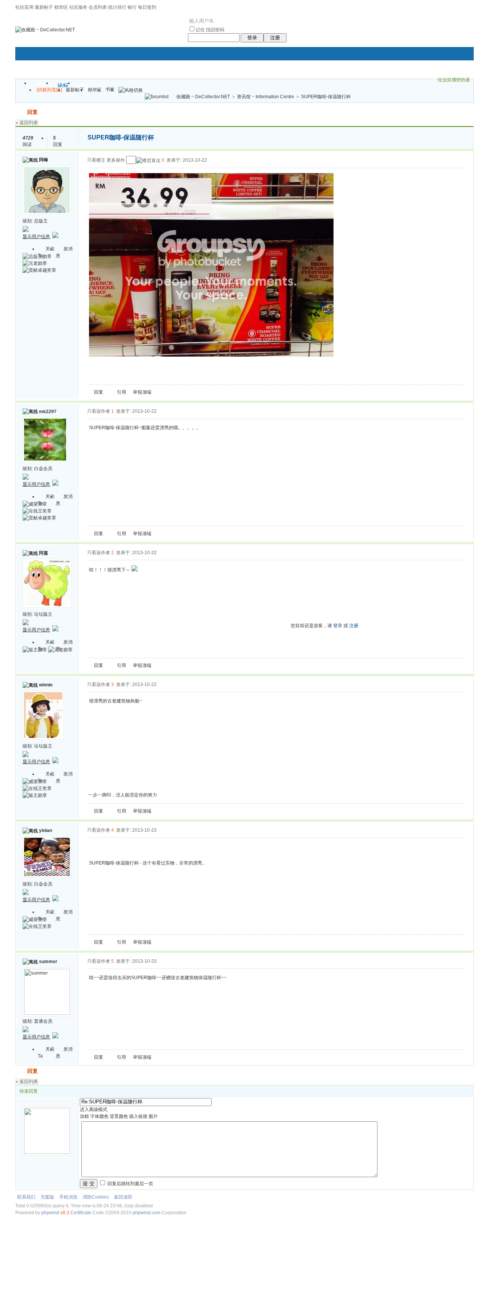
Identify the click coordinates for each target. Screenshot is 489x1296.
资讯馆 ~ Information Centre (265, 96)
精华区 (61, 7)
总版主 (41, 221)
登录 (252, 38)
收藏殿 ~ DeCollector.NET (203, 96)
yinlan (45, 830)
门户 (41, 86)
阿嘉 (43, 553)
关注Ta (46, 252)
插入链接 (138, 1116)
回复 (32, 112)
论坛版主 (43, 614)
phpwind (50, 1212)
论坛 (63, 86)
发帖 (20, 112)
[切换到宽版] (49, 89)
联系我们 (26, 1197)
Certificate (80, 1212)
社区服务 (78, 7)
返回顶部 (123, 1197)
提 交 (88, 1183)
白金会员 (43, 468)
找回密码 (215, 29)
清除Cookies (96, 1197)
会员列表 (98, 7)
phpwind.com (146, 1212)
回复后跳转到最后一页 (129, 1183)
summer (48, 961)
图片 (153, 1116)
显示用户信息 (36, 236)
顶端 (146, 392)
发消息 (64, 252)
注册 (275, 38)
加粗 (84, 1116)
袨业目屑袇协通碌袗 (454, 80)
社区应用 (24, 7)
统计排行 (117, 7)
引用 (121, 392)
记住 (200, 29)
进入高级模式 (93, 1109)
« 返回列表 (27, 122)
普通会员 (43, 1021)
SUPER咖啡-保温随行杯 (326, 96)
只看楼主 (96, 160)
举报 (137, 392)
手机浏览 (68, 1197)
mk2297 (48, 411)
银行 (132, 7)
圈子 (84, 86)
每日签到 (147, 7)
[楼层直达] (148, 160)
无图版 (47, 1197)
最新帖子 (44, 7)
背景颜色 (119, 1116)
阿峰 (43, 159)
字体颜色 (99, 1116)
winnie (46, 685)
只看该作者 (98, 411)
